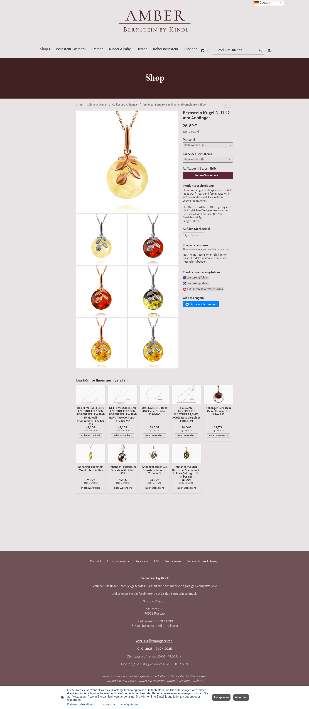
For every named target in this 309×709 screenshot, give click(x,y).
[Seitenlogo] (154, 20)
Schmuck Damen (97, 104)
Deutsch (264, 2)
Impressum (108, 704)
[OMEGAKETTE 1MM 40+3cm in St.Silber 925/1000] (154, 394)
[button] (193, 235)
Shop (79, 104)
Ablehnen (241, 697)
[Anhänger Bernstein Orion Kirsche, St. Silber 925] (218, 394)
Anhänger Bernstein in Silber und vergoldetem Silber (175, 104)
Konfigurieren (129, 704)
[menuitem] (225, 104)
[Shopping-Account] (269, 50)
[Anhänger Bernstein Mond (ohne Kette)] (90, 453)
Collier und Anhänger (125, 104)
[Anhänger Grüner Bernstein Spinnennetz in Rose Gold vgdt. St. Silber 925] (186, 453)
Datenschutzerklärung (81, 704)
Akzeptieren (221, 697)
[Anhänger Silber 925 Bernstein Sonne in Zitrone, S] (154, 453)
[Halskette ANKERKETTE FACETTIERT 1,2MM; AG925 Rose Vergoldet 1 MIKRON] (186, 394)
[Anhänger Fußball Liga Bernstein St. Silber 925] (122, 453)
